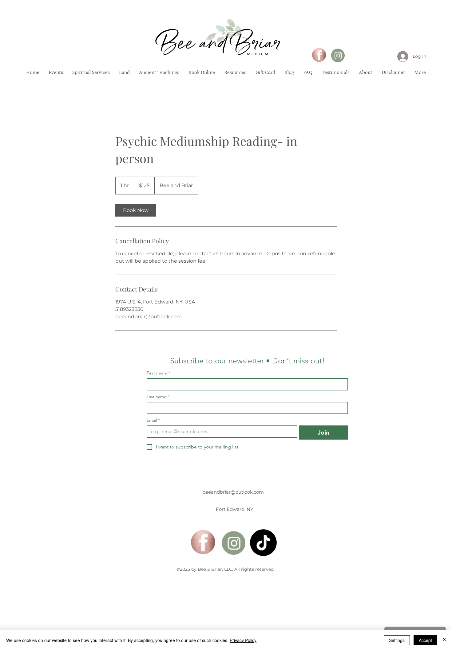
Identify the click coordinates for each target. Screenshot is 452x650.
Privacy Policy (243, 640)
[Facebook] (319, 55)
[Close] (444, 640)
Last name (158, 396)
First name (158, 373)
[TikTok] (263, 542)
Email (153, 420)
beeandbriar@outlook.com (233, 492)
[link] (135, 210)
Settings (397, 640)
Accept (425, 640)
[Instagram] (338, 55)
